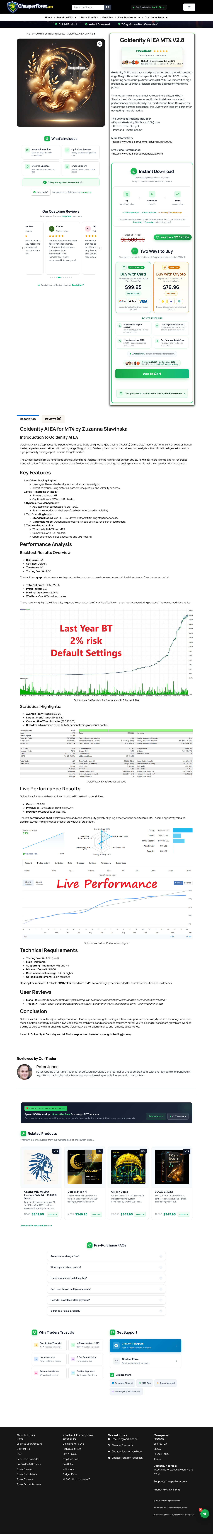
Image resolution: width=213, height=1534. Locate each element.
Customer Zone (154, 17)
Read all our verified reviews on (62, 285)
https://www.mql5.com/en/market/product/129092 (142, 141)
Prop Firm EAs (89, 17)
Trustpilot (149, 222)
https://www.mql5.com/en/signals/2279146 (138, 153)
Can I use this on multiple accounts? (71, 1289)
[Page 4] (56, 277)
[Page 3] (54, 277)
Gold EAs (107, 17)
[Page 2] (52, 277)
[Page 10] (69, 277)
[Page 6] (61, 277)
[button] (99, 44)
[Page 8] (65, 277)
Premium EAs (65, 17)
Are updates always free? (65, 1256)
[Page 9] (67, 277)
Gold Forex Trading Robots (50, 33)
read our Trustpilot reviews (167, 364)
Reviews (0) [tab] (53, 419)
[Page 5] (58, 277)
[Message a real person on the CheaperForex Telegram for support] (204, 1513)
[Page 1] (50, 277)
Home (48, 17)
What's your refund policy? (66, 1267)
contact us (86, 192)
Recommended (167, 1383)
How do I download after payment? (70, 1299)
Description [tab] (28, 419)
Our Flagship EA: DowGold (127, 1391)
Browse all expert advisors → (36, 1225)
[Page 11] (71, 277)
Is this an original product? (65, 1310)
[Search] (107, 7)
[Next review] (99, 248)
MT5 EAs (146, 1383)
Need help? (42, 192)
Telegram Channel (124, 1383)
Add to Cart (152, 373)
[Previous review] (22, 248)
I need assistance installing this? (69, 1278)
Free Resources (127, 17)
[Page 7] (63, 277)
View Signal (180, 1116)
